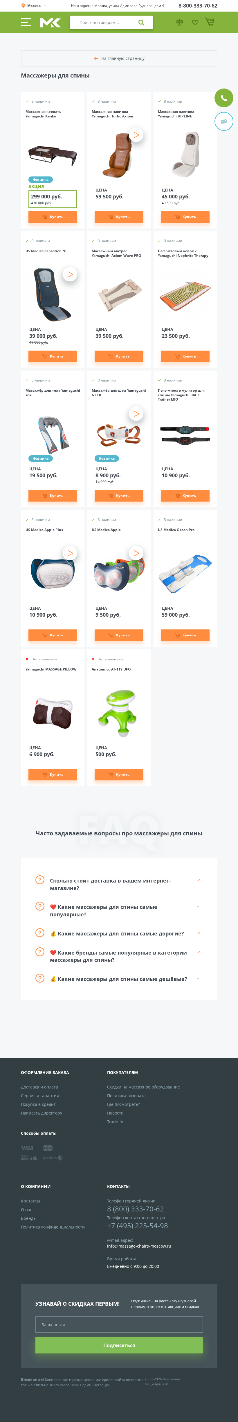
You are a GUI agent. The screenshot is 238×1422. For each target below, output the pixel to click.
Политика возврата (126, 1095)
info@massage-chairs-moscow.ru (139, 1246)
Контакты (30, 1201)
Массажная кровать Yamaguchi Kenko (43, 114)
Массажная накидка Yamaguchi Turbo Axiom (112, 114)
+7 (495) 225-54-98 (137, 1225)
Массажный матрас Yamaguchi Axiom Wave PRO (116, 253)
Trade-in (115, 1121)
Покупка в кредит (38, 1104)
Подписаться (119, 1345)
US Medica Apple (106, 530)
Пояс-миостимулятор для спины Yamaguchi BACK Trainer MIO (181, 395)
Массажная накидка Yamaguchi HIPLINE (176, 114)
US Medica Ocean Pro (176, 530)
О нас (26, 1209)
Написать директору (41, 1113)
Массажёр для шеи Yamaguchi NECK (119, 392)
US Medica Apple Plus (44, 530)
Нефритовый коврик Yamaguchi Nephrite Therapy (183, 253)
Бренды (29, 1218)
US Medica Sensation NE (46, 251)
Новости (115, 1113)
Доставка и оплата (39, 1087)
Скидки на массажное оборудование (143, 1087)
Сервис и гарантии (40, 1095)
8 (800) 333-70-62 (135, 1208)
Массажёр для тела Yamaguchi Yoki (53, 392)
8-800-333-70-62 (197, 5)
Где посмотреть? (123, 1104)
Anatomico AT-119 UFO (111, 669)
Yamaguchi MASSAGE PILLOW (51, 669)
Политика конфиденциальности (53, 1227)
